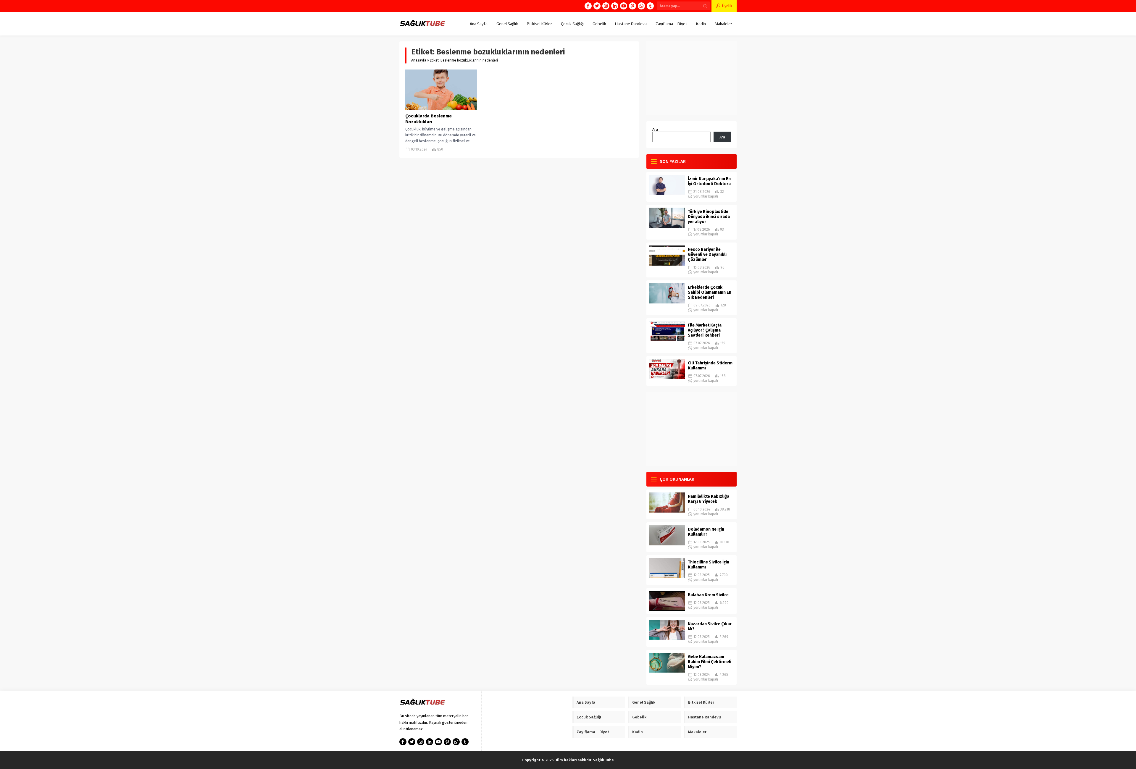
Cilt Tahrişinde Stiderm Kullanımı (710, 366)
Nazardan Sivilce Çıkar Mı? (710, 626)
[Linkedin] (614, 5)
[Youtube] (623, 5)
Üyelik (727, 6)
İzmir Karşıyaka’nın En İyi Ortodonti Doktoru (709, 181)
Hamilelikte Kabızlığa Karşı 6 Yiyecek (708, 499)
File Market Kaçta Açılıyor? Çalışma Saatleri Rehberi (705, 330)
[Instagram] (605, 5)
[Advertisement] (691, 78)
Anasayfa (418, 60)
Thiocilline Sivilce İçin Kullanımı (708, 565)
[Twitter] (597, 5)
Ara (655, 129)
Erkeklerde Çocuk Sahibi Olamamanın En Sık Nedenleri (709, 292)
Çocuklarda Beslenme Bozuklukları (428, 119)
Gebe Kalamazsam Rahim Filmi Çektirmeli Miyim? (709, 661)
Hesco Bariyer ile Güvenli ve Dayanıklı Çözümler (707, 254)
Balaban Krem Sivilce (708, 594)
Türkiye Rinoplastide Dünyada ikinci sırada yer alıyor (709, 216)
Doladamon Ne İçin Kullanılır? (706, 532)
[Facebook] (588, 5)
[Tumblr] (650, 5)
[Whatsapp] (641, 5)
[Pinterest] (632, 5)
